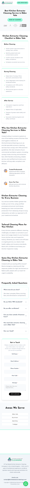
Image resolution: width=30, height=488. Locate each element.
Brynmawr (15, 417)
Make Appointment (23, 2)
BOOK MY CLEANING (15, 19)
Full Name (15, 354)
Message (15, 382)
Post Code (15, 375)
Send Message (15, 394)
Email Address (15, 361)
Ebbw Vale (15, 414)
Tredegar (15, 424)
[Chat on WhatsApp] (25, 483)
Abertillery (15, 421)
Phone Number (15, 368)
